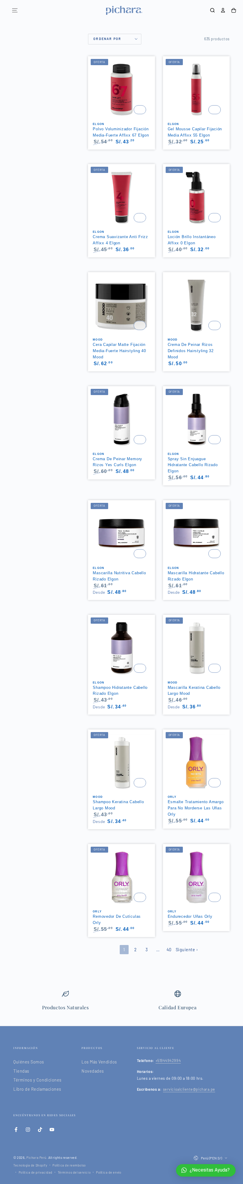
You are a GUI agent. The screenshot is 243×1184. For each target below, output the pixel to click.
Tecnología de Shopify (30, 1165)
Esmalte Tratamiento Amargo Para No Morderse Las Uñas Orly (196, 808)
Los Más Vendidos (99, 1061)
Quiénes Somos (28, 1061)
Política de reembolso (69, 1165)
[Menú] (14, 10)
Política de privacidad (35, 1172)
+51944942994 (168, 1060)
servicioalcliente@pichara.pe (189, 1089)
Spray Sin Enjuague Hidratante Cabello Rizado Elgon (193, 465)
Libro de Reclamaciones (37, 1089)
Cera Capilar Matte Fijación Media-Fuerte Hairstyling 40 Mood (119, 350)
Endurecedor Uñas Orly (190, 916)
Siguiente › (187, 949)
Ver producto (140, 109)
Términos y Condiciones (37, 1079)
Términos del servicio (74, 1172)
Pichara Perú (36, 1157)
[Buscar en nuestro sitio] (212, 10)
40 (169, 949)
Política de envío (108, 1172)
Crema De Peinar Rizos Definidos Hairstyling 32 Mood (191, 350)
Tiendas (21, 1071)
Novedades (92, 1071)
